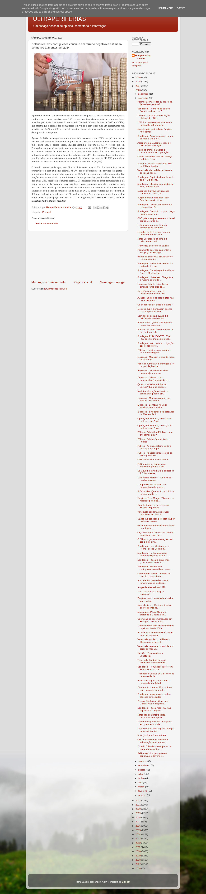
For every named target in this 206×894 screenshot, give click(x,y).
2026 (138, 77)
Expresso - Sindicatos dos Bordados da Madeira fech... (155, 413)
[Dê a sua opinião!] (98, 207)
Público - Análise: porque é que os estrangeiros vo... (154, 454)
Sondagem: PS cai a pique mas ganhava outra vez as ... (153, 561)
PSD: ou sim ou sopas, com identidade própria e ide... (151, 465)
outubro (142, 761)
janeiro (142, 795)
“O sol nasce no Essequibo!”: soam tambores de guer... (155, 633)
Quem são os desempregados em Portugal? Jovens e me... (154, 620)
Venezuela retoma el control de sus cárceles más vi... (155, 647)
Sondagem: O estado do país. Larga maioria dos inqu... (156, 212)
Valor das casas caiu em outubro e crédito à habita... (155, 257)
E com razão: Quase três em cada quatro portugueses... (154, 323)
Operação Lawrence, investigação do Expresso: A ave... (154, 419)
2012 (138, 843)
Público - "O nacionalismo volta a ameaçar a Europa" (154, 447)
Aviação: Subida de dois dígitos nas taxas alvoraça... (155, 299)
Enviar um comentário (47, 223)
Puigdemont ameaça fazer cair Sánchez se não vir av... (153, 198)
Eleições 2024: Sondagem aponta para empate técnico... (154, 310)
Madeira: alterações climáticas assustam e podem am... (152, 392)
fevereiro (143, 791)
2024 (138, 86)
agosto (142, 770)
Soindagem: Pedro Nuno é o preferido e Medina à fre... (151, 613)
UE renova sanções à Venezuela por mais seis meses (156, 520)
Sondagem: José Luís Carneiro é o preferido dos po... (155, 264)
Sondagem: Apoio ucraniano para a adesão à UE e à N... (155, 137)
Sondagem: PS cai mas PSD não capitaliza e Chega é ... (154, 709)
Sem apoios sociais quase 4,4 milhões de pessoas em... (152, 317)
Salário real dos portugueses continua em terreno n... (152, 754)
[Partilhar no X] (101, 207)
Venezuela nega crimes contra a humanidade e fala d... (153, 681)
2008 (138, 860)
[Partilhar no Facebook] (104, 207)
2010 (138, 851)
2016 (138, 826)
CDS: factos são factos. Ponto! (153, 459)
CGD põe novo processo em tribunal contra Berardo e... (156, 219)
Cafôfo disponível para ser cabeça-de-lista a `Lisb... (155, 157)
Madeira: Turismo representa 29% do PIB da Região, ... (154, 164)
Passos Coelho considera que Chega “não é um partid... (152, 702)
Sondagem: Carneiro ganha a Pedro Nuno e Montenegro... (155, 271)
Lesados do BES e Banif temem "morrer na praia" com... (153, 233)
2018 (138, 817)
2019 (138, 813)
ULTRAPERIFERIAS (59, 19)
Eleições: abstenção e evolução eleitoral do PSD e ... (153, 116)
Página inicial (83, 282)
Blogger (126, 882)
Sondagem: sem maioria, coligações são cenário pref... (155, 344)
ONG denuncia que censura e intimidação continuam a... (152, 740)
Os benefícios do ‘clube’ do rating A (155, 305)
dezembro (143, 94)
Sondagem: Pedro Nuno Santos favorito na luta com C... (153, 110)
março (141, 787)
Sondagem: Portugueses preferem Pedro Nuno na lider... (155, 668)
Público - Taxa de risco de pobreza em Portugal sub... (155, 330)
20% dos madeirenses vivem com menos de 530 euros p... (154, 123)
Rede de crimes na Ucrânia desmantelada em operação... (153, 151)
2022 (138, 800)
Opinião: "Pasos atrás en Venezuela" (150, 654)
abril (140, 782)
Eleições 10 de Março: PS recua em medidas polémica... (155, 499)
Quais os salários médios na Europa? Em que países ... (152, 385)
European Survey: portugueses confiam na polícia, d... (153, 192)
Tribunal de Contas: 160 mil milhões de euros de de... (155, 675)
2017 (138, 821)
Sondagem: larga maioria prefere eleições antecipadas (154, 695)
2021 (138, 805)
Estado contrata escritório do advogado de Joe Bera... (152, 226)
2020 (138, 809)
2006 (138, 868)
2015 (138, 830)
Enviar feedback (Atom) (56, 289)
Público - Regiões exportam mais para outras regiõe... (154, 351)
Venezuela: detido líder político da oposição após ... (154, 171)
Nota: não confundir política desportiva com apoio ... (151, 716)
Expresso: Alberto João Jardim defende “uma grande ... (153, 285)
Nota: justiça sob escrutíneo (151, 735)
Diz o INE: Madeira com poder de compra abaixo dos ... (154, 747)
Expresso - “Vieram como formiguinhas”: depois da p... (153, 378)
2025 (138, 81)
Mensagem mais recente (48, 282)
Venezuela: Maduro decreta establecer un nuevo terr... (152, 661)
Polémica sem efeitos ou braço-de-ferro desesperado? (155, 103)
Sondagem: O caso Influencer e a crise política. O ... (154, 205)
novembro (143, 98)
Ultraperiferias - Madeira (143, 57)
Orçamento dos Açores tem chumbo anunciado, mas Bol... (155, 533)
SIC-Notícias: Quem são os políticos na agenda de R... (155, 492)
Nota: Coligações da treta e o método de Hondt (152, 240)
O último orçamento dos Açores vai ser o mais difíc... (155, 540)
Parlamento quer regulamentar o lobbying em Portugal (154, 251)
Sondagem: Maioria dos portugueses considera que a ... (154, 567)
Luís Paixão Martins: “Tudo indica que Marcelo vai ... (154, 478)
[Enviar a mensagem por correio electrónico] (89, 207)
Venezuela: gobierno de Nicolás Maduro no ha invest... (153, 640)
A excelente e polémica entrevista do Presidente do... (154, 606)
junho (141, 778)
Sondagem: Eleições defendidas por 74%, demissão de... (155, 185)
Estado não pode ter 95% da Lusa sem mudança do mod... (154, 688)
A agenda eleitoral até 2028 (151, 587)
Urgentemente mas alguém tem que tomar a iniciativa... (155, 729)
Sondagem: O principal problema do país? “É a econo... (155, 178)
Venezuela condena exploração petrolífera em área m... (153, 513)
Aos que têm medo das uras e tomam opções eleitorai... (152, 581)
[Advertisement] (78, 256)
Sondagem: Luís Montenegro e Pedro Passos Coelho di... (153, 547)
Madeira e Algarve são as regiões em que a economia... (154, 722)
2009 (138, 856)
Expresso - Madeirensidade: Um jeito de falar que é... (153, 399)
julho (141, 774)
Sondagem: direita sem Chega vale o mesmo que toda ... (155, 278)
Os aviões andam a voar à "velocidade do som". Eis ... (152, 292)
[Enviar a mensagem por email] (95, 207)
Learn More (165, 8)
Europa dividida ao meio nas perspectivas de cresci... (151, 485)
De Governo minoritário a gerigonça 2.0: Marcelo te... (155, 472)
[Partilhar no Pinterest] (107, 207)
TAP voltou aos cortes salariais (153, 246)
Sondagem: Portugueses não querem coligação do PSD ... (153, 554)
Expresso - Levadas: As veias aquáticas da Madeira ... (152, 406)
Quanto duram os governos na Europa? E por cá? (153, 506)
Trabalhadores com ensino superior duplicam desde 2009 (155, 626)
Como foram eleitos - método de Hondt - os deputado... (153, 574)
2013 (138, 838)
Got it (181, 8)
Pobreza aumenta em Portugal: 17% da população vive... (155, 365)
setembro (143, 765)
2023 (138, 90)
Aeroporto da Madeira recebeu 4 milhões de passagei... (154, 144)
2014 (138, 834)
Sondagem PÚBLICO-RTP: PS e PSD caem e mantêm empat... (154, 337)
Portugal (46, 212)
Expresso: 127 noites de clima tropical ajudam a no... (152, 371)
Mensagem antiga (112, 282)
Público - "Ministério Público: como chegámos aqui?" (155, 433)
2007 (138, 864)
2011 (138, 847)
